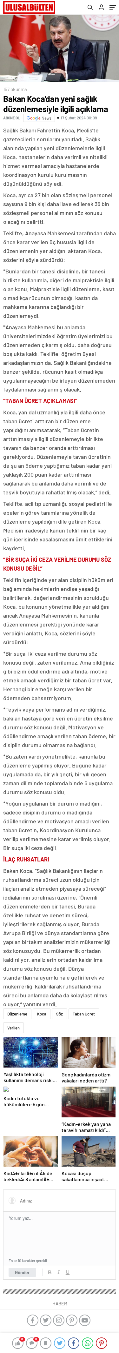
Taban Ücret (84, 1013)
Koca (41, 1013)
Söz (59, 1013)
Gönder (22, 1272)
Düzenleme (17, 1013)
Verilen (13, 1027)
